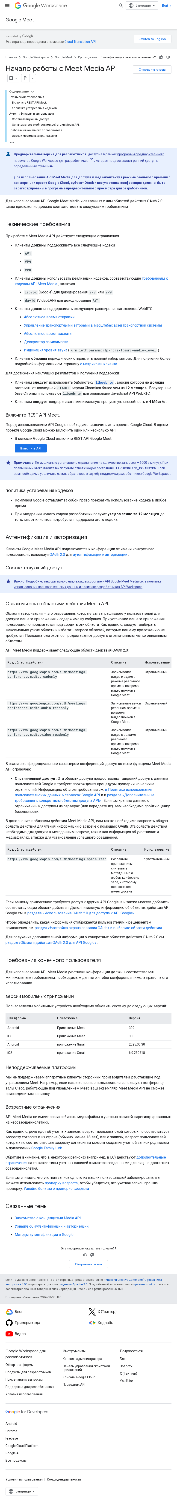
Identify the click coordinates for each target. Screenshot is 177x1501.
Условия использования (24, 1394)
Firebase (12, 1438)
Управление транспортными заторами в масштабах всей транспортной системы (93, 325)
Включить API (30, 448)
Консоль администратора (82, 1359)
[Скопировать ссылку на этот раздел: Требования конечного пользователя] (105, 960)
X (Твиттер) (128, 1373)
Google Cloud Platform (22, 1446)
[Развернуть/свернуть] (32, 91)
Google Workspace (36, 57)
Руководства (87, 57)
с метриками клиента (98, 364)
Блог (123, 1359)
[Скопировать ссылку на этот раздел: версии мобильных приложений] (78, 997)
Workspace (54, 6)
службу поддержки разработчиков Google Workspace (128, 473)
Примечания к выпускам (24, 1379)
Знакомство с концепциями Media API (48, 1218)
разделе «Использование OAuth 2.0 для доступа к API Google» (80, 913)
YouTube (126, 1381)
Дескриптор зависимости (46, 342)
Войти (166, 5)
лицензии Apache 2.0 (73, 1284)
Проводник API (74, 1384)
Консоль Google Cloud (79, 1377)
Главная (11, 57)
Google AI (12, 1453)
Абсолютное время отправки (49, 317)
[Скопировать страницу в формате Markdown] (25, 78)
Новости (126, 1366)
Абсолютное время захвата (47, 333)
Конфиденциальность (64, 1479)
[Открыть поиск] (121, 5)
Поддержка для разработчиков (30, 1387)
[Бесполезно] (168, 57)
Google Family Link (46, 1148)
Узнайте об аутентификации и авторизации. (52, 1226)
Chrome (11, 1431)
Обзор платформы (19, 1365)
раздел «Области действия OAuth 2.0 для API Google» (51, 942)
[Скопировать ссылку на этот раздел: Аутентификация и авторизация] (91, 537)
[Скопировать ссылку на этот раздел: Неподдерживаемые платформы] (81, 1068)
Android (11, 1424)
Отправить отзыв (152, 69)
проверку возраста (61, 1183)
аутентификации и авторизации (100, 554)
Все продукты (16, 1460)
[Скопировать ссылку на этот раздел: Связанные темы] (52, 1206)
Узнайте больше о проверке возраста (56, 1188)
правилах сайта (144, 1284)
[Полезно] (161, 57)
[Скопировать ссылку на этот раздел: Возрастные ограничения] (65, 1107)
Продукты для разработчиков (28, 1372)
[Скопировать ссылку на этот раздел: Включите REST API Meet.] (64, 415)
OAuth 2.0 (57, 554)
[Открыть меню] (7, 5)
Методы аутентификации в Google (44, 1234)
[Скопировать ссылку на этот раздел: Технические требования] (74, 224)
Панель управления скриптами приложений (86, 1368)
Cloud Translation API (80, 41)
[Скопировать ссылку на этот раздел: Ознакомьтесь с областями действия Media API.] (113, 604)
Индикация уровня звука (45, 350)
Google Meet (20, 20)
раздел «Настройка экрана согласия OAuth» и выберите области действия (98, 928)
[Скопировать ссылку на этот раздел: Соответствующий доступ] (66, 568)
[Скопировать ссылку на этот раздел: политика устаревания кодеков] (77, 491)
